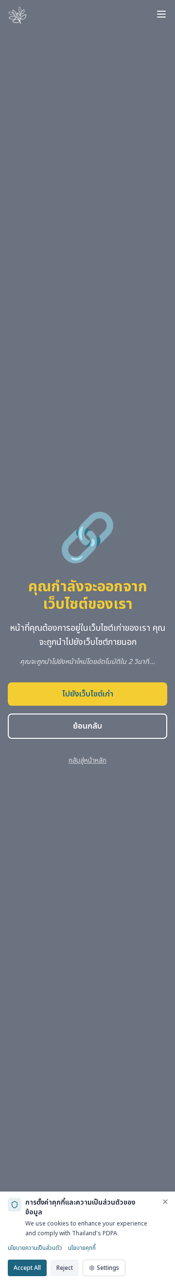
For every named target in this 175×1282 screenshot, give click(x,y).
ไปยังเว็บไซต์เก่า (87, 694)
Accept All (27, 1268)
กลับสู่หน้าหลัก (87, 760)
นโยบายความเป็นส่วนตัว (35, 1248)
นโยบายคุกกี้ (82, 1248)
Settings (108, 1268)
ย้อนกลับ (87, 726)
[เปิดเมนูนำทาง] (161, 14)
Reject (64, 1268)
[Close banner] (165, 1202)
